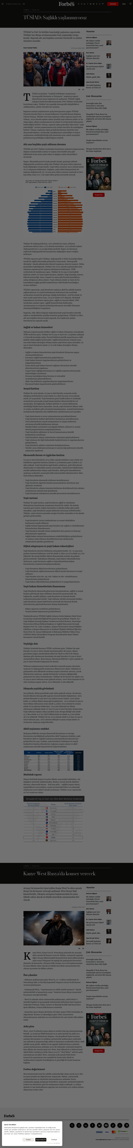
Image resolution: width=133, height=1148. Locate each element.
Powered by (53, 1143)
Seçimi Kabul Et (41, 1139)
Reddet (28, 1139)
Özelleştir (54, 1139)
